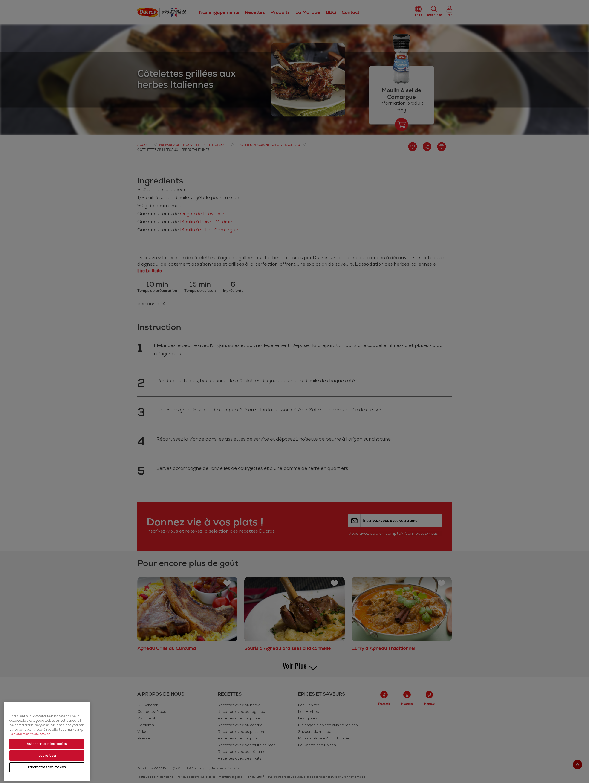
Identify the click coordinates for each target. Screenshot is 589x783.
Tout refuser (47, 755)
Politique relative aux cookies (29, 734)
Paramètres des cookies (47, 767)
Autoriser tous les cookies (47, 744)
